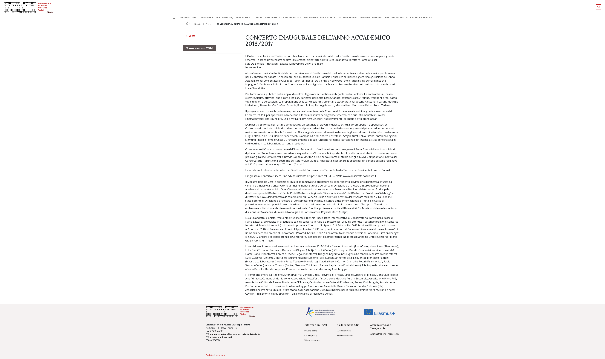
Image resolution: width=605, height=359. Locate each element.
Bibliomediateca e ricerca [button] (320, 17)
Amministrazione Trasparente (384, 333)
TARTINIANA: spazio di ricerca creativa (408, 17)
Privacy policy (310, 330)
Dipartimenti (244, 17)
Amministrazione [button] (371, 17)
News (208, 24)
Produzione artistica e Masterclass (278, 17)
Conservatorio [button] (188, 17)
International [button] (348, 17)
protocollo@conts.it (221, 337)
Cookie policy (310, 335)
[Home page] (174, 17)
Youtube (210, 354)
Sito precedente (312, 340)
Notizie (197, 24)
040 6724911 (219, 330)
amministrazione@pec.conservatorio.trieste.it (235, 334)
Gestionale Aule (345, 335)
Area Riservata (344, 330)
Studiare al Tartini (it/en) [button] (217, 17)
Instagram (220, 354)
